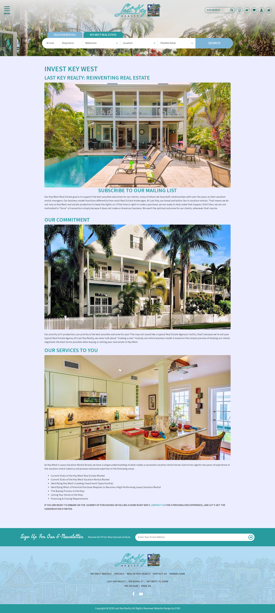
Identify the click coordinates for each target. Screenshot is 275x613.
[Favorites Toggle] (254, 10)
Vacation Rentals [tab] (65, 35)
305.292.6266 (131, 586)
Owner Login (177, 574)
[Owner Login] (269, 10)
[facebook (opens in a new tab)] (134, 594)
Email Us (146, 586)
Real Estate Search (138, 574)
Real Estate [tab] (103, 35)
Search (214, 43)
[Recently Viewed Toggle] (247, 10)
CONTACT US (158, 505)
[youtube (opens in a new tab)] (141, 594)
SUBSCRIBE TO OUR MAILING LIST (137, 190)
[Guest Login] (261, 10)
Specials (119, 574)
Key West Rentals (101, 574)
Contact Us (160, 574)
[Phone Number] (239, 10)
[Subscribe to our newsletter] (250, 537)
